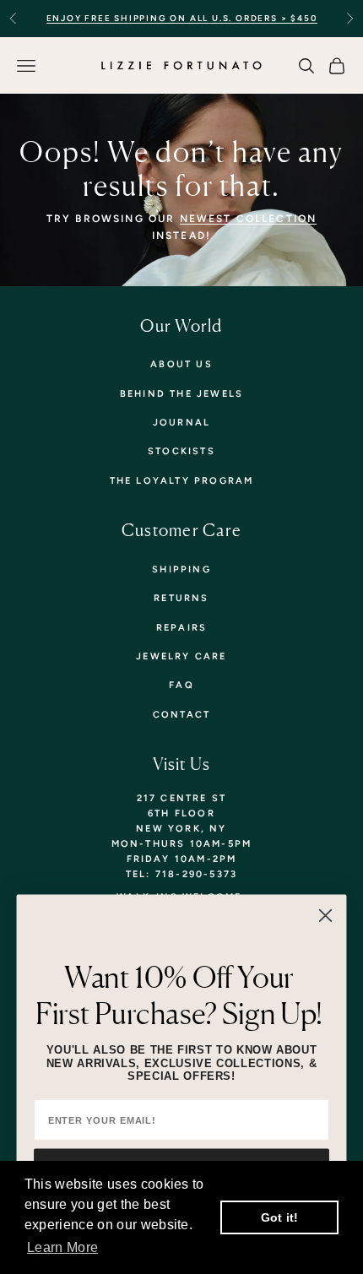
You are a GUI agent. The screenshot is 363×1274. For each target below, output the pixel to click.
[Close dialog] (325, 915)
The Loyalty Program (182, 480)
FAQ (181, 685)
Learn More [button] (62, 1247)
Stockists (181, 451)
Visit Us (182, 763)
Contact (181, 714)
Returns (181, 598)
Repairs (181, 627)
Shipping (181, 569)
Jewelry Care (181, 656)
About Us (181, 364)
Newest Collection (248, 219)
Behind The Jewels (181, 393)
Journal (181, 422)
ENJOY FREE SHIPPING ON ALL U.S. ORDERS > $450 (181, 18)
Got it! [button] (280, 1217)
